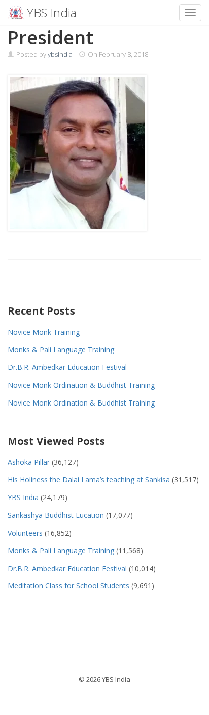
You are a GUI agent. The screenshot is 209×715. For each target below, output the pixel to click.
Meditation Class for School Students (68, 585)
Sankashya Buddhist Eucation (56, 515)
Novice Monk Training (44, 332)
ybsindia (60, 54)
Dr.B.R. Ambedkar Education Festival (67, 367)
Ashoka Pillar (29, 462)
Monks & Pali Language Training (61, 349)
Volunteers (25, 533)
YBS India (23, 497)
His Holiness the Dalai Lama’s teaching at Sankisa (89, 479)
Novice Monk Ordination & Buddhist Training (81, 385)
